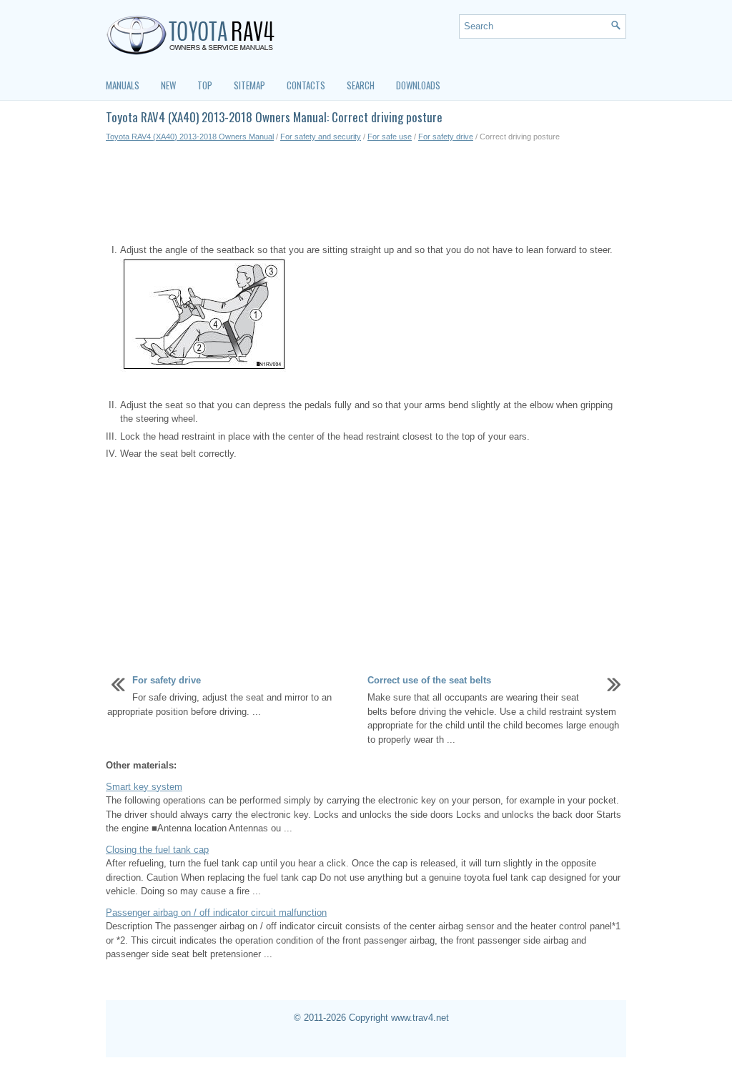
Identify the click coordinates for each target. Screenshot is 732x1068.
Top (204, 85)
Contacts (306, 85)
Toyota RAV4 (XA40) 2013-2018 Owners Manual (190, 136)
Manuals (122, 85)
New (168, 85)
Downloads (418, 85)
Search (361, 85)
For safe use (389, 136)
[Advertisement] (366, 193)
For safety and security (320, 136)
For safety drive (445, 136)
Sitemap (249, 85)
